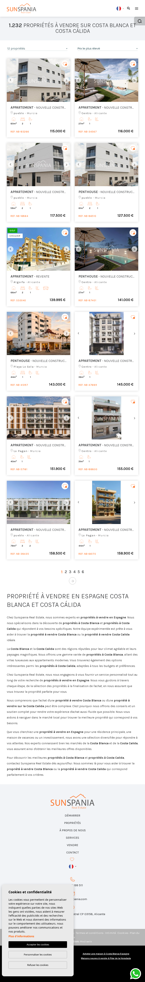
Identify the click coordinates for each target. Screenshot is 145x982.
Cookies (122, 933)
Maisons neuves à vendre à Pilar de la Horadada (106, 958)
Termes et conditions (89, 933)
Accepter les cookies (38, 944)
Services (72, 837)
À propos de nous (72, 830)
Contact (72, 852)
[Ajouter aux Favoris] (65, 64)
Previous (10, 80)
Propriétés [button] (72, 823)
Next (66, 80)
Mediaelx (86, 941)
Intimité (110, 933)
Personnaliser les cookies (38, 954)
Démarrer (72, 815)
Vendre (72, 845)
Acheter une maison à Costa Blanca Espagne (106, 953)
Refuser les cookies (37, 965)
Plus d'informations (21, 936)
